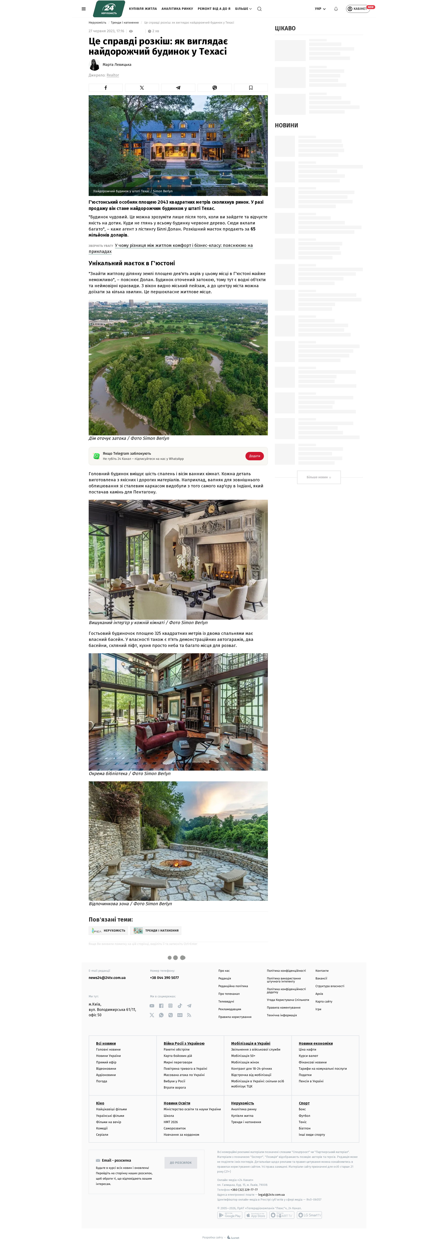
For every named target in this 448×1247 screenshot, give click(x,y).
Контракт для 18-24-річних (251, 1069)
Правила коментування (284, 1007)
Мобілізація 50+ (243, 1056)
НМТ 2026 (171, 1122)
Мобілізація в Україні (250, 1043)
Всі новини (106, 1043)
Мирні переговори (178, 1062)
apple (256, 1215)
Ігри (318, 1009)
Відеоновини (106, 1069)
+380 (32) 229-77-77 (244, 1189)
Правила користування (235, 1017)
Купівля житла (143, 9)
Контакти (322, 970)
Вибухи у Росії (174, 1081)
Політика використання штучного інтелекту (284, 980)
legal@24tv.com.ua (271, 1194)
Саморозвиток (175, 1128)
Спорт (304, 1103)
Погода (101, 1081)
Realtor (113, 75)
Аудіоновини (106, 1075)
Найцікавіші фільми (111, 1109)
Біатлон (305, 1128)
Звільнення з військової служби (255, 1049)
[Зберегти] (251, 87)
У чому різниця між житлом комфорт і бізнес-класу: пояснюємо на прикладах (171, 248)
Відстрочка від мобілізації (251, 1075)
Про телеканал (229, 994)
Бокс (302, 1109)
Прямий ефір (106, 1062)
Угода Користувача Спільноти (288, 1000)
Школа (169, 1116)
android (229, 1215)
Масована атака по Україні (184, 1075)
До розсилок (181, 1163)
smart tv (281, 1215)
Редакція (224, 978)
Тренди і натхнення (125, 22)
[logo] (109, 9)
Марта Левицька (117, 65)
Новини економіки (316, 1043)
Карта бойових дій (178, 1056)
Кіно (100, 1103)
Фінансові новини (313, 1062)
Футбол (304, 1116)
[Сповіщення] (336, 9)
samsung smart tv (309, 1215)
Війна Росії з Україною (184, 1043)
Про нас (224, 970)
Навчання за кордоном (181, 1135)
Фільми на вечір (108, 1122)
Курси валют (308, 1056)
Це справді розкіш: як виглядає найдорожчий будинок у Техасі (189, 22)
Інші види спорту (312, 1135)
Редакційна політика (233, 986)
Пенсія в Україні (311, 1081)
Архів (319, 994)
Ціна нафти (307, 1049)
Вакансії (321, 978)
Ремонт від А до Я (214, 9)
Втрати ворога (175, 1088)
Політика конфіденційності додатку (286, 991)
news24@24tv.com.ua (107, 978)
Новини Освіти (177, 1103)
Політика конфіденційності (286, 970)
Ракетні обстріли (177, 1049)
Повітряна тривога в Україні (185, 1069)
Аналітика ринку (177, 9)
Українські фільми (110, 1116)
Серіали (102, 1135)
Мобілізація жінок (245, 1062)
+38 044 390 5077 (164, 978)
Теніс (303, 1122)
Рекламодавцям (229, 1009)
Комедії (102, 1128)
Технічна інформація (282, 1015)
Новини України (108, 1056)
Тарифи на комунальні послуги (323, 1069)
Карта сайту (323, 1001)
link (152, 1006)
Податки (305, 1075)
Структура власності (329, 986)
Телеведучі (226, 1001)
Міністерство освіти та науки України (192, 1109)
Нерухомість (98, 22)
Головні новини (108, 1049)
